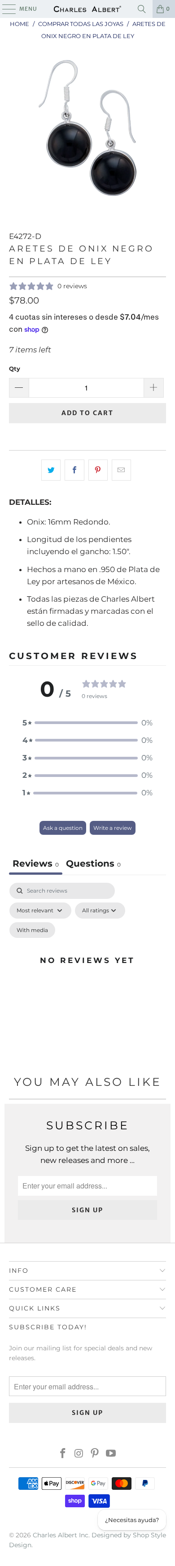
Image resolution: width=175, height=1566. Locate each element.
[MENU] (4, 9)
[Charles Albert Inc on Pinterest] (95, 1454)
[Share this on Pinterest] (98, 470)
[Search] (141, 9)
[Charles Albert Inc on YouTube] (111, 1454)
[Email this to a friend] (121, 470)
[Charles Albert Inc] (87, 9)
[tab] (93, 865)
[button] (87, 723)
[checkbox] (32, 930)
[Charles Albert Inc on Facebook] (63, 1454)
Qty (14, 368)
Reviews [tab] (36, 863)
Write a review (112, 827)
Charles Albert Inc (60, 1535)
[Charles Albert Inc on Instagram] (79, 1454)
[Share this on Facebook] (74, 470)
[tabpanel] (87, 971)
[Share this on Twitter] (51, 470)
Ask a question (63, 827)
